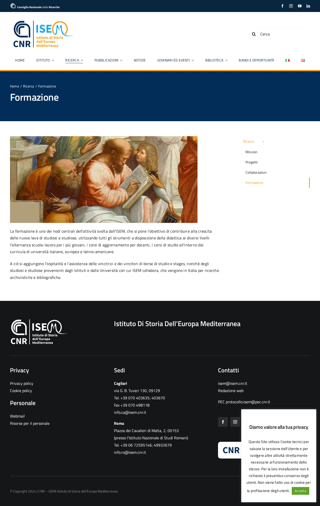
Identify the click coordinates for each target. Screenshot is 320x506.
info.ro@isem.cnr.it (130, 452)
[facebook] (282, 6)
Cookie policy (21, 391)
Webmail (17, 416)
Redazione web (231, 391)
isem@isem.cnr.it (232, 383)
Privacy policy (21, 383)
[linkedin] (308, 6)
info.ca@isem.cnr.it (130, 412)
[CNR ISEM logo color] (43, 21)
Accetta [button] (300, 490)
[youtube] (300, 6)
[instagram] (291, 6)
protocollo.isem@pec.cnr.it (248, 402)
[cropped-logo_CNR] (35, 5)
